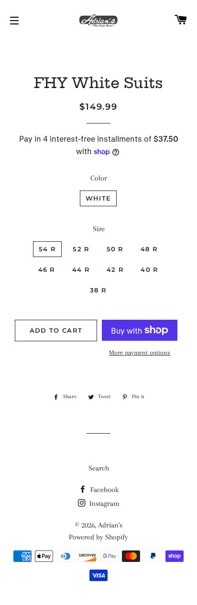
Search (98, 468)
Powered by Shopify (98, 537)
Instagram (104, 503)
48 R (149, 249)
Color (98, 178)
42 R (115, 269)
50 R (115, 249)
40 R (149, 269)
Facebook (103, 489)
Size (99, 228)
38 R (98, 290)
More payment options (139, 352)
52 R (81, 249)
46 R (46, 269)
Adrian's (110, 525)
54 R (47, 249)
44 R (81, 269)
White (98, 198)
